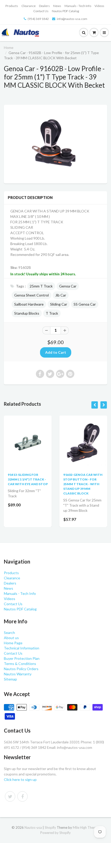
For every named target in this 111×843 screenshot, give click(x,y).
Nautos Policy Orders (21, 669)
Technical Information (21, 648)
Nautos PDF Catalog (65, 11)
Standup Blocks (26, 313)
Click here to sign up (20, 779)
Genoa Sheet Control (31, 295)
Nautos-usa (34, 827)
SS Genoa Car (85, 304)
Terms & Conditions (20, 663)
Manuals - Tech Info (78, 6)
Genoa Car (67, 286)
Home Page (13, 643)
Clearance (28, 6)
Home (8, 47)
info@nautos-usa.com (72, 19)
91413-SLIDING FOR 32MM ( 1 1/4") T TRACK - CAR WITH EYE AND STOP (28, 479)
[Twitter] (10, 796)
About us (11, 637)
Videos (99, 6)
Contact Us (41, 11)
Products (11, 6)
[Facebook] (22, 796)
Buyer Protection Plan (21, 658)
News (57, 6)
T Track (52, 313)
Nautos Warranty (17, 674)
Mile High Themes (86, 827)
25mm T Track (41, 286)
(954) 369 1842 (38, 19)
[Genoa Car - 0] (55, 143)
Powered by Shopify (55, 833)
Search (9, 632)
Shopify (50, 827)
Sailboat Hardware (29, 304)
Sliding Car (58, 304)
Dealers (44, 6)
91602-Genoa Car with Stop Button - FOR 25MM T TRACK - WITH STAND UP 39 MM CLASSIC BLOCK (82, 484)
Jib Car (60, 295)
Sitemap (10, 679)
